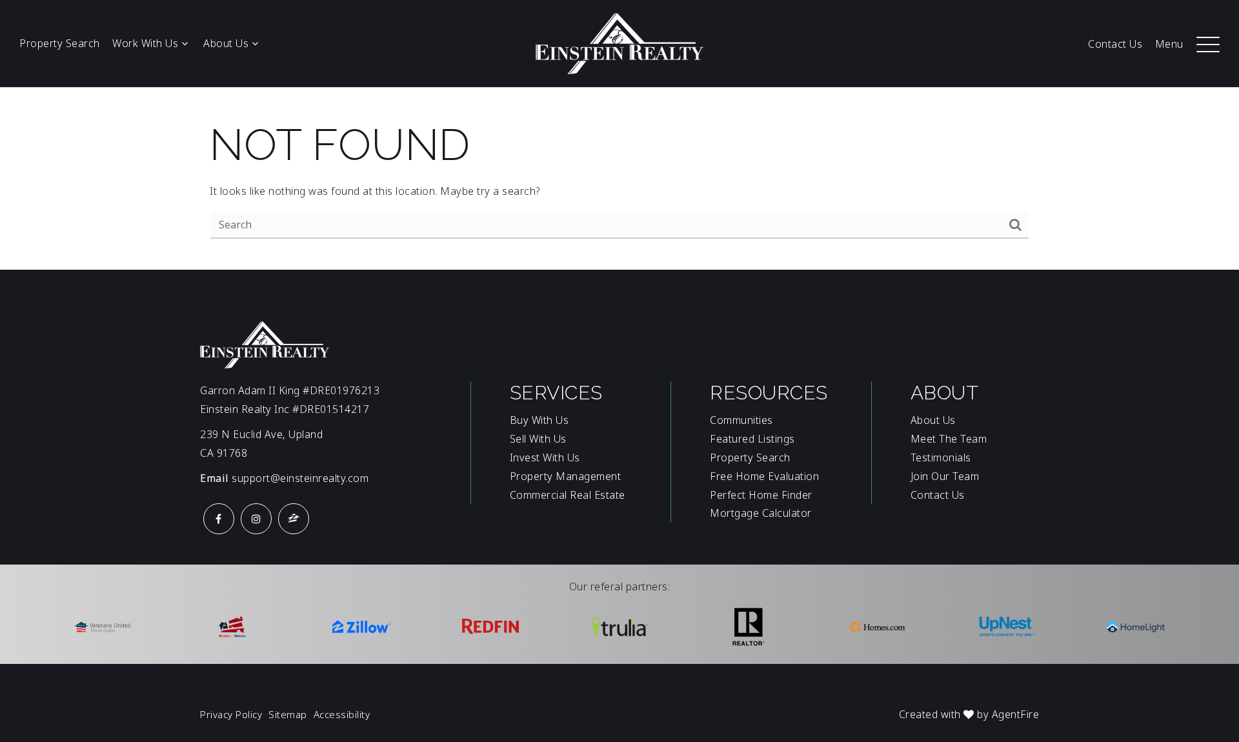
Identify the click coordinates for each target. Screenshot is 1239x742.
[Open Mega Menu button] (1208, 44)
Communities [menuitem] (741, 420)
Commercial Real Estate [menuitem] (567, 495)
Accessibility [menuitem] (342, 714)
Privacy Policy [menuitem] (231, 714)
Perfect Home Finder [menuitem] (761, 495)
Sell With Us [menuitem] (538, 439)
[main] (619, 179)
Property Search (59, 43)
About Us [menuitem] (227, 43)
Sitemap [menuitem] (287, 714)
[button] (1208, 37)
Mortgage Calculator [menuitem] (761, 513)
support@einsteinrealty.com (300, 478)
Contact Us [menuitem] (938, 495)
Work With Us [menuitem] (146, 43)
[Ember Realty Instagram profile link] (256, 518)
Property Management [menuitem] (565, 476)
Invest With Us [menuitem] (545, 457)
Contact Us (1115, 44)
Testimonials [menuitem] (941, 457)
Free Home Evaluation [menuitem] (764, 476)
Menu (1169, 44)
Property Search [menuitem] (750, 457)
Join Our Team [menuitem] (945, 476)
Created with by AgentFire (969, 714)
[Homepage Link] (619, 42)
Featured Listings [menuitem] (752, 439)
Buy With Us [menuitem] (539, 420)
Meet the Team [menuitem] (949, 439)
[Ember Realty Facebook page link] (218, 518)
